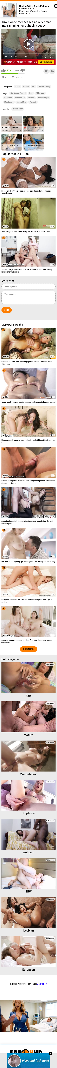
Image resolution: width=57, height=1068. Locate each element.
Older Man (40, 93)
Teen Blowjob (43, 98)
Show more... (28, 649)
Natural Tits (21, 102)
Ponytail (33, 102)
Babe (17, 86)
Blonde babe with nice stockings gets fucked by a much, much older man (26, 363)
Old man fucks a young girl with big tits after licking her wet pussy (28, 562)
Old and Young (44, 86)
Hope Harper (18, 109)
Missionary (8, 102)
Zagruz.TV (42, 984)
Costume (8, 98)
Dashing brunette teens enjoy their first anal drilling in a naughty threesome (27, 641)
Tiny (30, 93)
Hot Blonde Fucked (18, 93)
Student (31, 98)
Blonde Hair (20, 98)
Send (6, 310)
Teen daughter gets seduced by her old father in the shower (25, 231)
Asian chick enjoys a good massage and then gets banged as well (28, 402)
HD (33, 86)
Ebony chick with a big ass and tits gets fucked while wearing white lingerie (26, 192)
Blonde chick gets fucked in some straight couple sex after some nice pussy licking (28, 482)
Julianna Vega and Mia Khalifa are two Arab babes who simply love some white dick (26, 270)
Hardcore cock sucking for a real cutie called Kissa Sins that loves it (28, 441)
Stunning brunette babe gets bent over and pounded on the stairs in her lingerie (28, 522)
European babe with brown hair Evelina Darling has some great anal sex (26, 601)
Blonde (26, 86)
